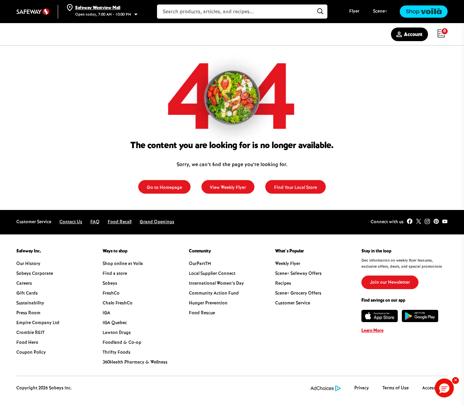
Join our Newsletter (390, 282)
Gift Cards (27, 293)
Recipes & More (196, 34)
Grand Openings (157, 222)
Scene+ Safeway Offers (298, 273)
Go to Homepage (164, 188)
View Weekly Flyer (228, 188)
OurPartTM (200, 264)
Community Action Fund (214, 293)
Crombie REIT (30, 333)
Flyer (354, 11)
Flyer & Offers (98, 34)
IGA (106, 313)
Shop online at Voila (123, 264)
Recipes (283, 283)
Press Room (28, 313)
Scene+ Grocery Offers (298, 293)
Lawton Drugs (117, 333)
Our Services (146, 34)
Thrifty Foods (116, 352)
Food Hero (27, 342)
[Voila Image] (423, 11)
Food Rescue (202, 313)
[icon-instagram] (427, 222)
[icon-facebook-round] (409, 222)
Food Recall (119, 222)
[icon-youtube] (445, 222)
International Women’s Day (216, 283)
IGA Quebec (115, 323)
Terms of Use (395, 388)
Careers (24, 283)
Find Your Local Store (295, 188)
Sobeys (110, 283)
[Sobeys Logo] (33, 11)
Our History (28, 264)
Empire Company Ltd (37, 323)
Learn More (372, 331)
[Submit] (320, 11)
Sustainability (30, 303)
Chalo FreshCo (117, 303)
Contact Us (70, 222)
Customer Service (292, 303)
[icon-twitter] (418, 222)
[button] (444, 388)
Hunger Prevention (208, 303)
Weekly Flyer (287, 264)
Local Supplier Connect (212, 273)
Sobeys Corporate (34, 273)
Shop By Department (40, 34)
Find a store (115, 273)
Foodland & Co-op (122, 342)
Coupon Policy (31, 352)
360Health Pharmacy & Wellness (135, 362)
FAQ (95, 222)
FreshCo (111, 293)
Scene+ (380, 11)
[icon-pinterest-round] (436, 222)
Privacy (361, 388)
